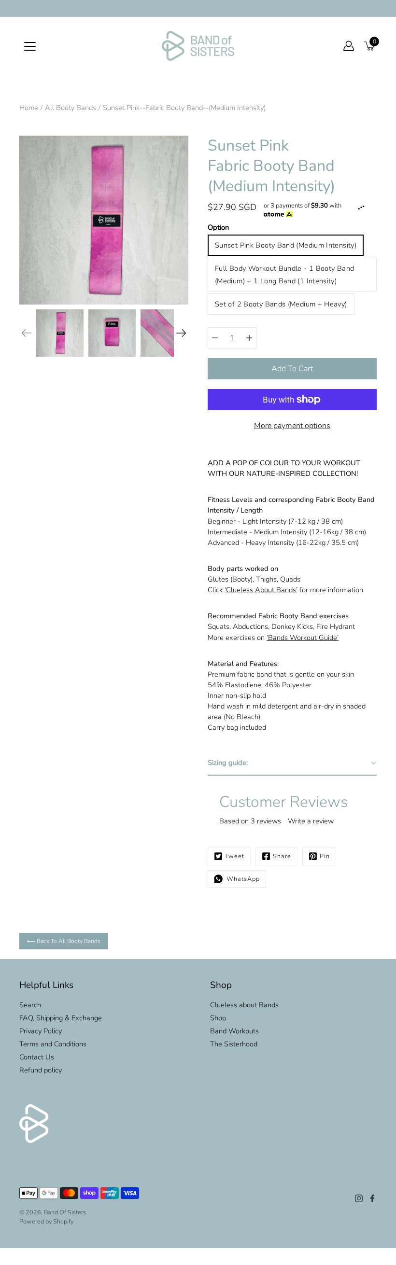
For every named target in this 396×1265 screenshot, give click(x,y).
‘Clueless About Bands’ (261, 590)
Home (28, 107)
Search (30, 1005)
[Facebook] (372, 1198)
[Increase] (249, 337)
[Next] (181, 333)
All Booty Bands (70, 107)
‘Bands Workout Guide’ (303, 637)
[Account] (348, 46)
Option (218, 227)
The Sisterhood (233, 1044)
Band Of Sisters (65, 1212)
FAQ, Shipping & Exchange (60, 1018)
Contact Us (36, 1057)
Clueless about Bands (244, 1005)
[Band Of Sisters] (198, 46)
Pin (325, 856)
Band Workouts (234, 1031)
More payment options (292, 425)
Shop (218, 1018)
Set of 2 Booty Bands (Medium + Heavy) (281, 304)
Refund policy (40, 1070)
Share (282, 856)
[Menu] (30, 46)
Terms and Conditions (52, 1044)
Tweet (234, 856)
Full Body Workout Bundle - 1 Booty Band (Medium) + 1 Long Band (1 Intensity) (284, 275)
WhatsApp (241, 879)
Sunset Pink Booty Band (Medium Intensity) (285, 245)
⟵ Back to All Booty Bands (63, 941)
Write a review (311, 821)
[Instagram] (358, 1198)
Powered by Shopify (46, 1221)
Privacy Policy (40, 1031)
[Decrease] (215, 337)
